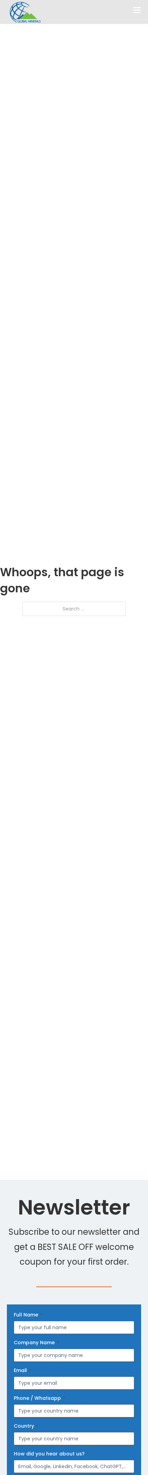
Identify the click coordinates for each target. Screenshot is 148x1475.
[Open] (137, 10)
